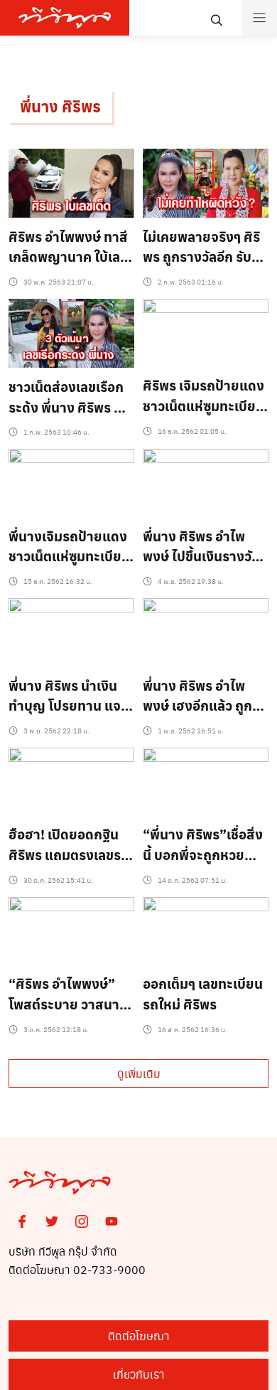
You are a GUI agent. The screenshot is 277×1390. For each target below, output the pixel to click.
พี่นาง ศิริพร (60, 106)
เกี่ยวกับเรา (139, 1374)
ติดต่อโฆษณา (139, 1335)
